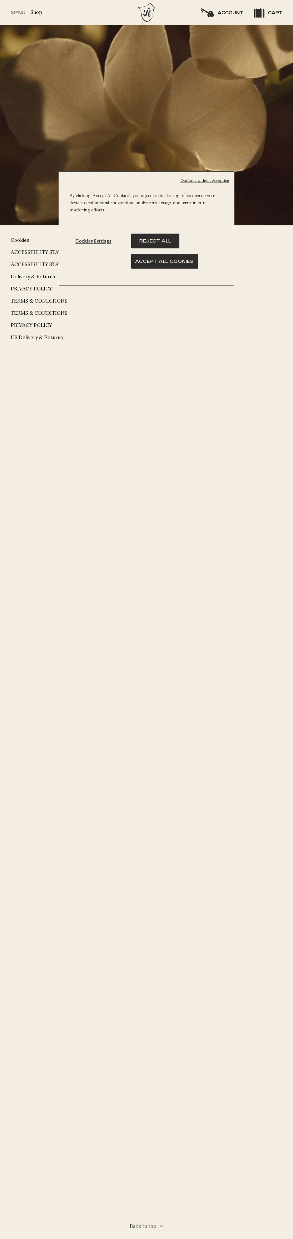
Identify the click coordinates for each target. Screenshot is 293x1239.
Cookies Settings (93, 241)
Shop (36, 12)
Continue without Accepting (204, 180)
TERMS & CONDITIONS (39, 301)
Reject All (155, 241)
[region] (146, 228)
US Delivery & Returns (37, 337)
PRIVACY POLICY (31, 288)
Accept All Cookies (164, 261)
